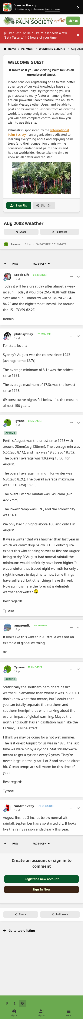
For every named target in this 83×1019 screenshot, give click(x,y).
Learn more (8, 7)
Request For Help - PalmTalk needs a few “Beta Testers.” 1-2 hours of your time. (35, 35)
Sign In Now (41, 889)
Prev (15, 263)
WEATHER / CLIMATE (51, 244)
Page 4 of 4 (39, 263)
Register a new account (41, 879)
